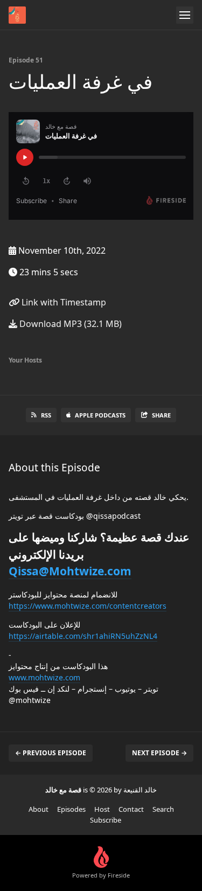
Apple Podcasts (100, 415)
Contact (131, 809)
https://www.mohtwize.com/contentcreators (87, 606)
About (38, 809)
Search (163, 809)
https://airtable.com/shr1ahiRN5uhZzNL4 (83, 636)
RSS (46, 415)
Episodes (71, 809)
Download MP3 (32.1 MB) (69, 324)
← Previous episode (50, 752)
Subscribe (105, 820)
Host (102, 809)
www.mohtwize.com (44, 677)
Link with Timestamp (62, 302)
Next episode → (159, 752)
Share (161, 415)
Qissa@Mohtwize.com (70, 571)
